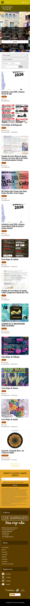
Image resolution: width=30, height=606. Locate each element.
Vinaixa (5, 99)
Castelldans (6, 331)
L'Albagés (5, 362)
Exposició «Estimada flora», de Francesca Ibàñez (12, 451)
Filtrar (20, 66)
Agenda (15, 41)
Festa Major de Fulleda (9, 259)
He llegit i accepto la (13, 482)
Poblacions (15, 32)
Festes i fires (15, 45)
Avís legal (4, 561)
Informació (15, 28)
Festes (3, 127)
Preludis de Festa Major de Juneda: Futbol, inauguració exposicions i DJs (14, 291)
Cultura (4, 196)
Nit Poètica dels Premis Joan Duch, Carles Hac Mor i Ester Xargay (14, 192)
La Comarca (5, 547)
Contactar (4, 559)
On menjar (4, 554)
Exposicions (5, 455)
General (4, 96)
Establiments (15, 38)
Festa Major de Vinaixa (9, 388)
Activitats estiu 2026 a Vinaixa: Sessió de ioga (13, 92)
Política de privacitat (7, 564)
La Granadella (6, 458)
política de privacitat (18, 482)
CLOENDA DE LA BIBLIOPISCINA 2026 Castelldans (13, 324)
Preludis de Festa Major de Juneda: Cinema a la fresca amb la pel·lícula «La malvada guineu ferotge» (14, 158)
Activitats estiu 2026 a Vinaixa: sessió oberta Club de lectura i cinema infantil (13, 226)
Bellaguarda (6, 130)
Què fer (4, 549)
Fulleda (5, 265)
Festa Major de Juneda (9, 419)
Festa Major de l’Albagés (10, 356)
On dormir (4, 552)
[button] (27, 8)
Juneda (5, 165)
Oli (15, 35)
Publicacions (15, 48)
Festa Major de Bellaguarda (11, 124)
